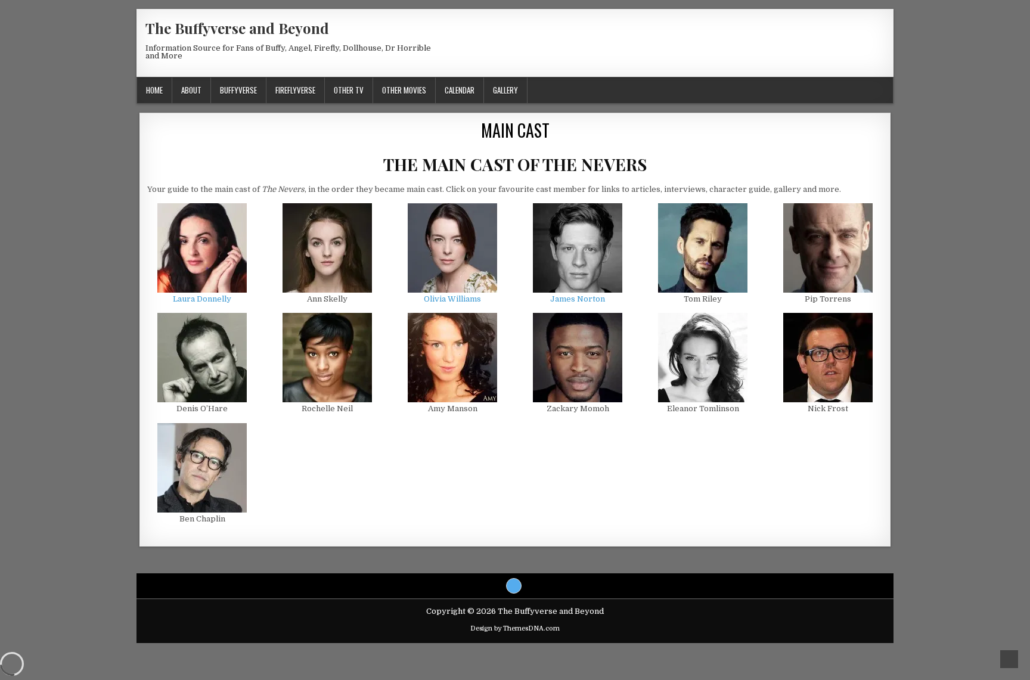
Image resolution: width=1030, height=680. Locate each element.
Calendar (459, 90)
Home (154, 90)
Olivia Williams (452, 298)
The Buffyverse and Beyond (237, 28)
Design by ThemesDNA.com (515, 628)
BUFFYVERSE (238, 90)
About (191, 90)
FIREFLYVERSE (295, 90)
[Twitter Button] (514, 586)
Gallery (505, 90)
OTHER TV (349, 90)
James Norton (577, 298)
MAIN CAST (515, 130)
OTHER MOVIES (404, 90)
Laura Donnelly (202, 298)
